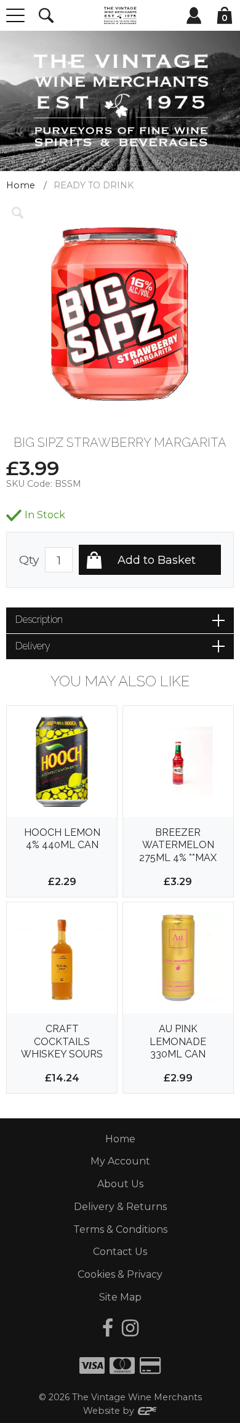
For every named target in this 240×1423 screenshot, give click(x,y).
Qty (29, 559)
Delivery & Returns (120, 1207)
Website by (110, 1410)
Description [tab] (39, 619)
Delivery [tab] (32, 646)
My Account (120, 1161)
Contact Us (120, 1251)
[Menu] (15, 15)
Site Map (120, 1297)
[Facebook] (107, 1328)
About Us (120, 1184)
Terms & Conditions (120, 1229)
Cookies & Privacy (120, 1274)
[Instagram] (130, 1328)
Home (20, 185)
